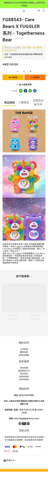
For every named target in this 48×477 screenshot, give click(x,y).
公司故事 (24, 349)
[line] (21, 91)
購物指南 (24, 352)
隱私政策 (24, 373)
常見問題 (24, 367)
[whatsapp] (30, 91)
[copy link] (35, 91)
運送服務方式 (24, 370)
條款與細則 (24, 379)
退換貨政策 (24, 376)
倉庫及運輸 (24, 354)
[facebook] (25, 91)
